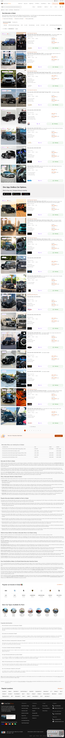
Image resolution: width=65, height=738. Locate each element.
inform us (59, 676)
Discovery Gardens (46, 693)
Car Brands (37, 3)
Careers (33, 710)
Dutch (41, 735)
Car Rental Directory (25, 720)
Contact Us (34, 718)
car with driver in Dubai (45, 575)
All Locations (60, 688)
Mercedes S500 (4, 525)
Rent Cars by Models (7, 22)
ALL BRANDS (59, 584)
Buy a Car (25, 3)
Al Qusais (33, 693)
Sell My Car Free (55, 3)
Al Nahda (39, 693)
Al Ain (41, 696)
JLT (50, 691)
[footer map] (3, 732)
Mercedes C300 (4, 507)
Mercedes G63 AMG (5, 521)
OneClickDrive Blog (25, 705)
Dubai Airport (47, 696)
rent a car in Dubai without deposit (18, 575)
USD (61, 28)
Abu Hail (60, 693)
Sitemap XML (34, 713)
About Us (34, 705)
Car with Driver (24, 718)
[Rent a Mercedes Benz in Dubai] (8, 41)
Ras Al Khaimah (16, 693)
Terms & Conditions (46, 708)
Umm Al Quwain (34, 696)
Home (3, 9)
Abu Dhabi (4, 691)
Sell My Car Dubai (25, 713)
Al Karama (4, 693)
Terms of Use (44, 710)
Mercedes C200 (4, 503)
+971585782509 (57, 713)
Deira (61, 691)
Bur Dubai (10, 693)
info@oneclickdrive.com (58, 708)
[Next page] (40, 430)
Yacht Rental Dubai (25, 722)
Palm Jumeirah (17, 696)
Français (37, 735)
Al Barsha (55, 691)
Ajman (23, 693)
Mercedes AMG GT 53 (5, 528)
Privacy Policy (29, 681)
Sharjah (9, 691)
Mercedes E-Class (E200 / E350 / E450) (8, 514)
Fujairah (28, 696)
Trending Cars (14, 22)
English (31, 735)
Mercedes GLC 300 (5, 510)
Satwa (23, 696)
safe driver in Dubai (9, 576)
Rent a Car (20, 3)
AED (58, 28)
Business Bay (46, 691)
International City (38, 691)
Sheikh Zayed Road (5, 696)
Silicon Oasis (54, 693)
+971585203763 (57, 719)
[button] (56, 7)
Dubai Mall (31, 691)
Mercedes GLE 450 (5, 518)
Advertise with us (35, 715)
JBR (11, 696)
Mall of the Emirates (24, 691)
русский (44, 735)
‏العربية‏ (34, 735)
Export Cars (31, 3)
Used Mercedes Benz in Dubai (55, 576)
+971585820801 (57, 705)
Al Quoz (28, 693)
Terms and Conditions (21, 681)
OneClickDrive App (35, 708)
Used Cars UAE (24, 710)
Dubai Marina (16, 691)
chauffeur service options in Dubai (38, 569)
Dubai (7, 9)
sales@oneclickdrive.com (59, 721)
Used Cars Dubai (25, 708)
